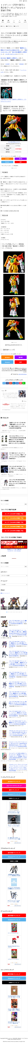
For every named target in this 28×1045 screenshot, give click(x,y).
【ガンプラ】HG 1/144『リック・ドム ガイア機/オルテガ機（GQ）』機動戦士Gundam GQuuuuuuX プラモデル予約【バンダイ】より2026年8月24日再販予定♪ (18, 633)
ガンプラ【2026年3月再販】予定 (14, 530)
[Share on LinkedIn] (13, 383)
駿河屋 (20, 158)
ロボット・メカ (11, 42)
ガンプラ (11, 41)
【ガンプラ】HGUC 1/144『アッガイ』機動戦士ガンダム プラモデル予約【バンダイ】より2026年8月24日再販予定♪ (18, 722)
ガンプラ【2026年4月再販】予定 (14, 526)
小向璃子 (7, 64)
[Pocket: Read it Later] (20, 383)
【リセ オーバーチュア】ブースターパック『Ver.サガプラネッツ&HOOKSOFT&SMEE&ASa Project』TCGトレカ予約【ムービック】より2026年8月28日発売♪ (18, 745)
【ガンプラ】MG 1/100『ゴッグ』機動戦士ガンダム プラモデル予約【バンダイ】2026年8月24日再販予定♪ (18, 622)
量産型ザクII (17, 370)
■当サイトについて (5, 593)
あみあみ (7, 158)
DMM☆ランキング (14, 798)
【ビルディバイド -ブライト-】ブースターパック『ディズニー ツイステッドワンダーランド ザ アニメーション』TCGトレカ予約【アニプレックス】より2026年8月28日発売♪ (18, 767)
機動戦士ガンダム (17, 41)
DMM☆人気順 (14, 861)
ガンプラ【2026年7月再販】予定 (14, 514)
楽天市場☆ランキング (14, 852)
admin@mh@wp (22, 374)
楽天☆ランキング (14, 790)
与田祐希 (21, 64)
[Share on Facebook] (7, 383)
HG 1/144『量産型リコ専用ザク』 (9, 58)
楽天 (21, 162)
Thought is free (22, 1041)
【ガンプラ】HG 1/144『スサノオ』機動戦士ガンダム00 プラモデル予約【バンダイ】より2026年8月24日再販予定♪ (18, 703)
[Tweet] (4, 383)
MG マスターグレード (10, 370)
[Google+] (10, 383)
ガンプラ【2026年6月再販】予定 (14, 518)
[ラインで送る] (23, 383)
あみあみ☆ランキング (14, 781)
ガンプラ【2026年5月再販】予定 (14, 522)
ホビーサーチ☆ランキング (14, 785)
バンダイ (5, 42)
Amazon (7, 162)
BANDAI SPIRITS (23, 370)
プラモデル (16, 42)
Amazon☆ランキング (14, 794)
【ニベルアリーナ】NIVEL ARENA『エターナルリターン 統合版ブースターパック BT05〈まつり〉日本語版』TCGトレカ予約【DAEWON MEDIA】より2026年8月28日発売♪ (18, 756)
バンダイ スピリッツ (10, 54)
